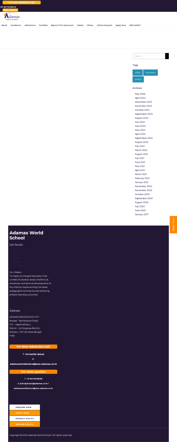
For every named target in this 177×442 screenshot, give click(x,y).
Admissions (30, 25)
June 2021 (140, 162)
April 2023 (140, 134)
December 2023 (143, 102)
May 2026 (140, 94)
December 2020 (143, 186)
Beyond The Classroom (62, 25)
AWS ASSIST (135, 25)
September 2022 (144, 138)
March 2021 (141, 174)
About (4, 25)
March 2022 (141, 150)
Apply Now (121, 25)
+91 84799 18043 (34, 354)
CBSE (137, 72)
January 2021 (141, 182)
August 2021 (141, 154)
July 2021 (139, 158)
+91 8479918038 (34, 379)
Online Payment (104, 25)
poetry (138, 79)
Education (150, 72)
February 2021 (142, 178)
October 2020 (142, 194)
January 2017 (141, 214)
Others (90, 25)
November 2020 (143, 190)
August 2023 (141, 118)
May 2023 (140, 130)
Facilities (43, 25)
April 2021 (140, 170)
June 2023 (140, 126)
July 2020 (140, 206)
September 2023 (144, 114)
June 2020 (140, 210)
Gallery (80, 25)
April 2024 (140, 98)
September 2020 (144, 198)
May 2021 (140, 166)
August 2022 (141, 142)
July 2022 (140, 146)
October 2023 (142, 110)
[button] (10, 10)
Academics (16, 25)
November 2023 (143, 106)
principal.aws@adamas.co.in (34, 383)
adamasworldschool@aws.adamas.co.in (33, 364)
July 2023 (140, 122)
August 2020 (141, 202)
